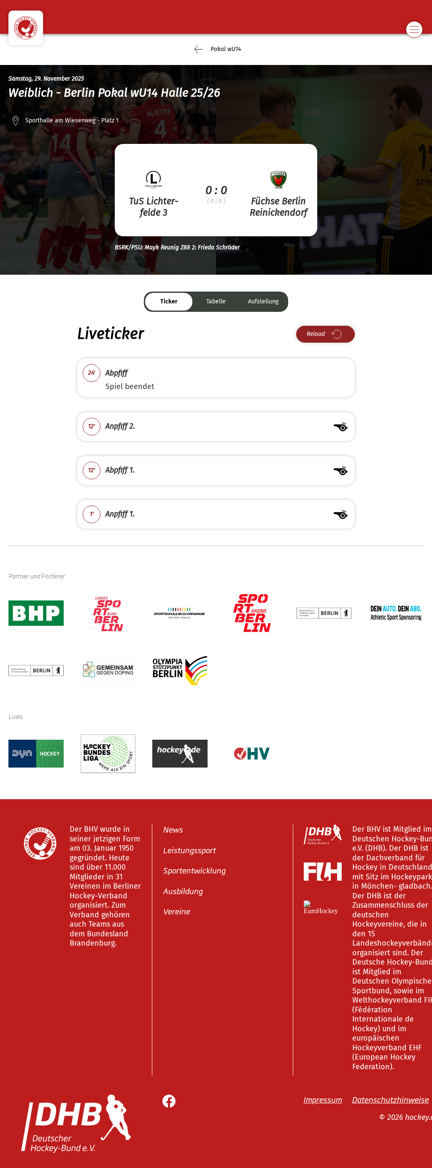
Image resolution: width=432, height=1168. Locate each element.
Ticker (169, 301)
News (173, 829)
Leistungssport (189, 849)
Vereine (176, 911)
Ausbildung (182, 890)
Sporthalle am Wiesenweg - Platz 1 (72, 120)
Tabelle (216, 301)
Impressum (322, 1099)
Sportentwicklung (194, 870)
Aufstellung (263, 301)
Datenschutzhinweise (390, 1099)
